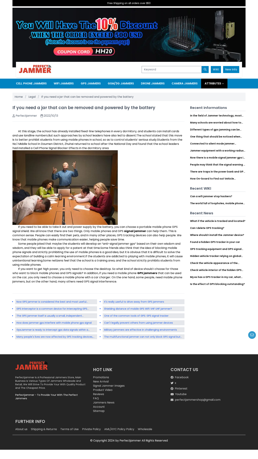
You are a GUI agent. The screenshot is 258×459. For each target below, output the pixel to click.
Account (99, 407)
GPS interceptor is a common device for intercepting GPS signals (51, 309)
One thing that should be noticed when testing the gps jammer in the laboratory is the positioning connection (218, 136)
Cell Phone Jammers (31, 83)
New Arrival (101, 381)
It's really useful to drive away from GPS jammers (134, 301)
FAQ (96, 398)
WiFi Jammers (64, 83)
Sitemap (99, 411)
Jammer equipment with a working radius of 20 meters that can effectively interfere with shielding (217, 150)
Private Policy (91, 429)
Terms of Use (69, 429)
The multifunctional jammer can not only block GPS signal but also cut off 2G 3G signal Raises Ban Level (142, 337)
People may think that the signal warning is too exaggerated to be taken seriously (218, 164)
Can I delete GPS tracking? (207, 228)
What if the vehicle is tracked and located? (217, 221)
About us (21, 429)
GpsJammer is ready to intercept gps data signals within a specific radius (52, 330)
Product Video (103, 390)
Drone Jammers (153, 83)
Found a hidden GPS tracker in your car (215, 242)
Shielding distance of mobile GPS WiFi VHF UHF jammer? (138, 308)
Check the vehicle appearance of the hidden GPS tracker (214, 263)
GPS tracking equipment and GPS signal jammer (216, 249)
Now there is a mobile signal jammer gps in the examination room (217, 157)
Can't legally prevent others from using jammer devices (138, 323)
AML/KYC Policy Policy (119, 429)
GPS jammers (147, 273)
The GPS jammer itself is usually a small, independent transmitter (49, 316)
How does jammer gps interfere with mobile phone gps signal (54, 323)
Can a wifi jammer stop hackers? (211, 196)
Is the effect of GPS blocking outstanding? (217, 284)
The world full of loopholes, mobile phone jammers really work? (216, 203)
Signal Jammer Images (109, 386)
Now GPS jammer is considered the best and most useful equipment (51, 302)
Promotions (101, 377)
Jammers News (103, 403)
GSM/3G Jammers (121, 83)
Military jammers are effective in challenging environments (140, 330)
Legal (32, 97)
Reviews (98, 394)
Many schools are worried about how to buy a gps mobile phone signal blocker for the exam (217, 122)
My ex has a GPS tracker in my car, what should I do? (215, 277)
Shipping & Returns (44, 429)
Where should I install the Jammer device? (217, 235)
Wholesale (145, 429)
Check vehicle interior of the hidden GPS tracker (216, 270)
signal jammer (135, 231)
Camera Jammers (185, 83)
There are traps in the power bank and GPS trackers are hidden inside (217, 171)
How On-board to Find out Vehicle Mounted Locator (212, 178)
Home (19, 97)
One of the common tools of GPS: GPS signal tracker (136, 315)
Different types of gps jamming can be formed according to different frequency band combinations (216, 129)
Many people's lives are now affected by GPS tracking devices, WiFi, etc (54, 337)
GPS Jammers (91, 83)
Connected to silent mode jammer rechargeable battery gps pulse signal (215, 143)
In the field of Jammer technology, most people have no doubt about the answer (216, 115)
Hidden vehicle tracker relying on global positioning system (215, 256)
